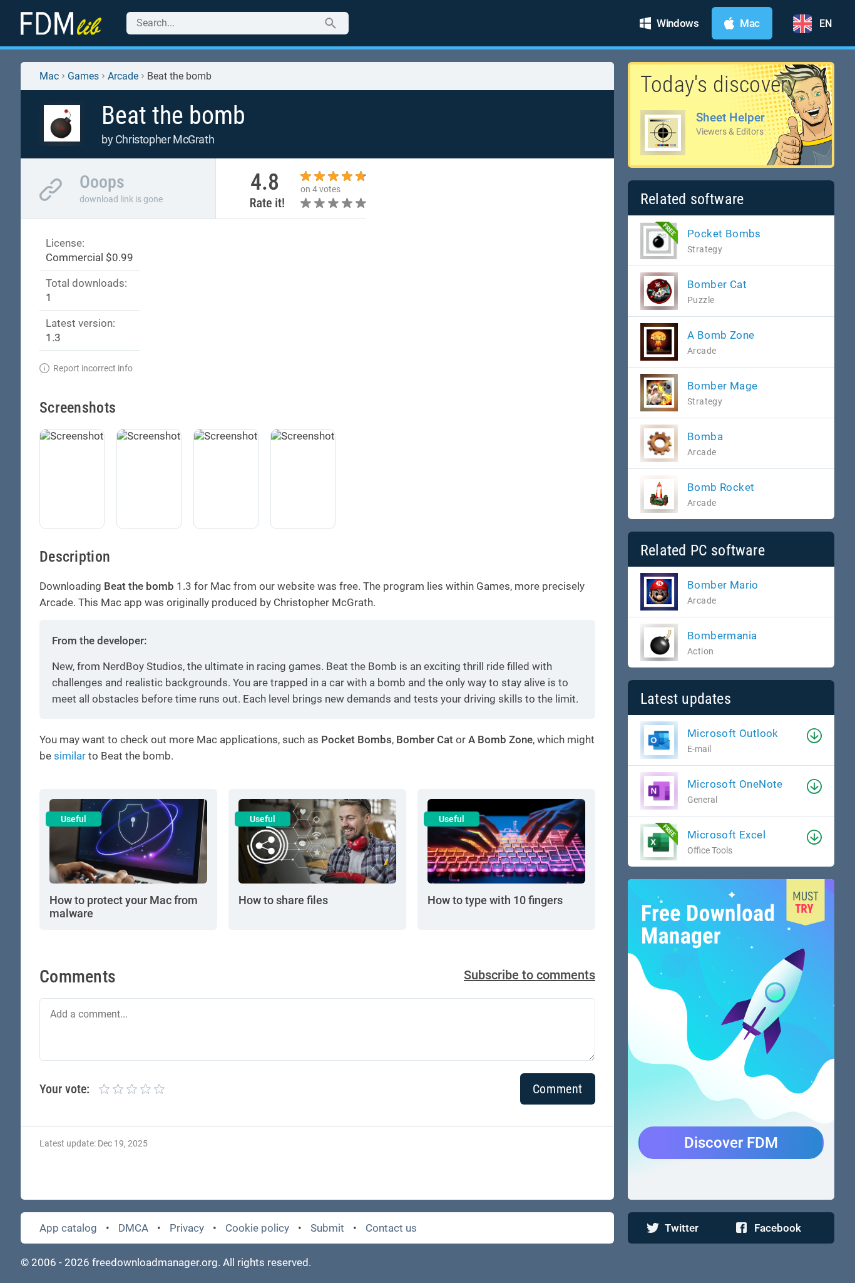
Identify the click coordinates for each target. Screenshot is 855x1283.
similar (70, 756)
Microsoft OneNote (735, 784)
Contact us (391, 1228)
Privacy (187, 1228)
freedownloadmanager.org (155, 1262)
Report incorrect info (93, 368)
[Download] (814, 735)
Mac (49, 76)
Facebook (777, 1228)
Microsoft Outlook (733, 733)
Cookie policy (257, 1228)
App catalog (68, 1228)
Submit (327, 1228)
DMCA (133, 1228)
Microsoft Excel (726, 834)
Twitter (682, 1228)
